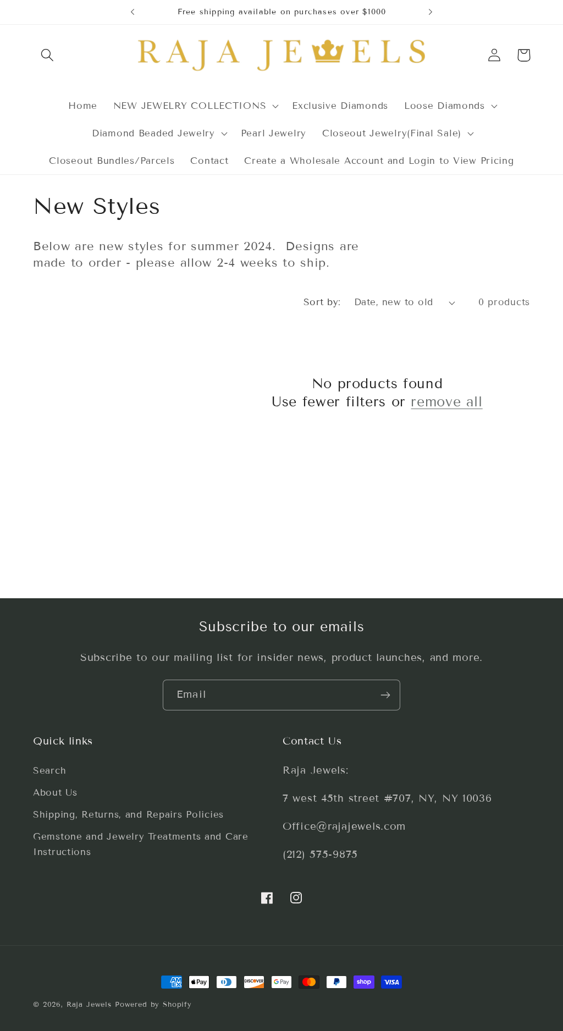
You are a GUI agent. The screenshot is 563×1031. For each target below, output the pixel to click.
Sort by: (322, 302)
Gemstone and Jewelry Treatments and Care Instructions (141, 844)
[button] (47, 55)
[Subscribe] (385, 695)
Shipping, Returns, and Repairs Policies (128, 814)
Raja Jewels (89, 1004)
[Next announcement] (430, 12)
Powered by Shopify (153, 1004)
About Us (55, 792)
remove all (446, 402)
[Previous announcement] (132, 12)
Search (49, 770)
